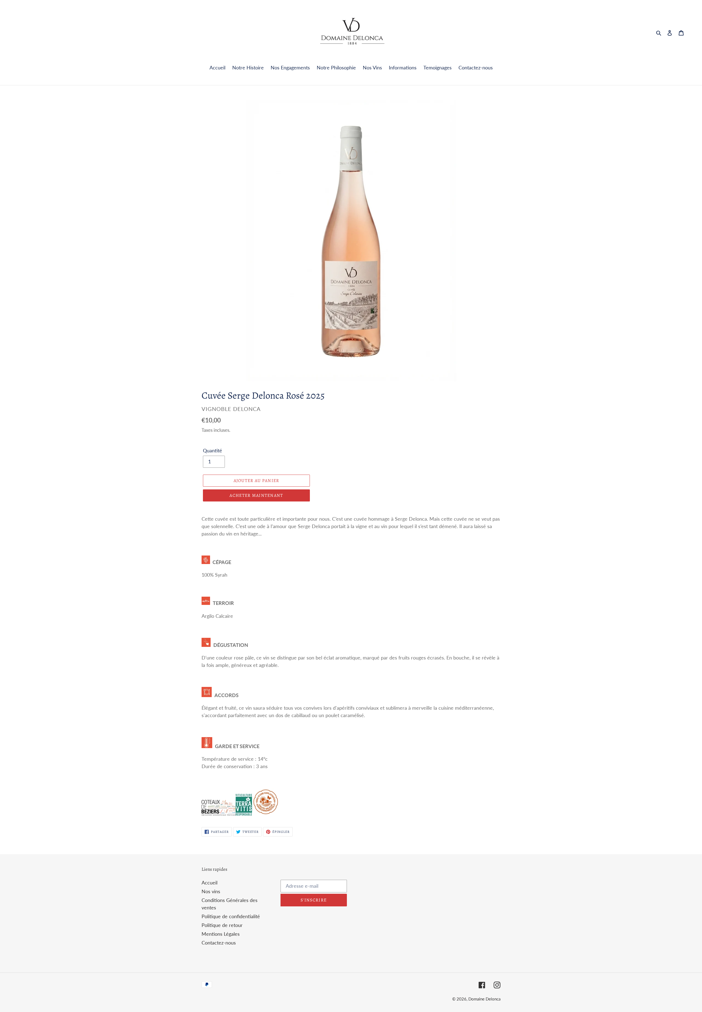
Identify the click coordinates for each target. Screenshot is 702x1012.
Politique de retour (222, 925)
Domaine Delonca (484, 998)
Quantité (212, 450)
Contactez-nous (219, 943)
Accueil (209, 882)
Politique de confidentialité (231, 916)
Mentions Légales (221, 934)
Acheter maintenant (256, 495)
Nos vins (211, 891)
